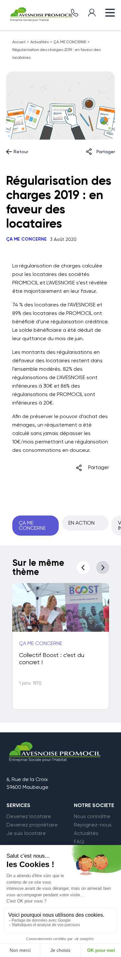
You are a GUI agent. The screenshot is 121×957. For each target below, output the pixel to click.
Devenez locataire (28, 816)
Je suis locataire (26, 833)
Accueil (18, 42)
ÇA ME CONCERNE (70, 42)
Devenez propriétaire (32, 824)
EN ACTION (81, 523)
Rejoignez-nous (93, 824)
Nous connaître (92, 816)
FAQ (79, 841)
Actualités (39, 42)
